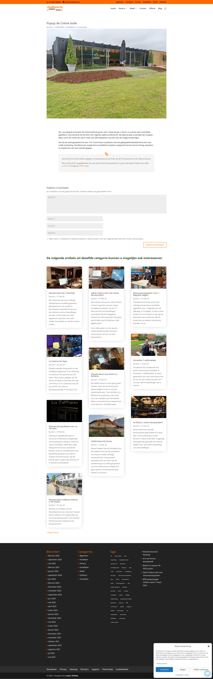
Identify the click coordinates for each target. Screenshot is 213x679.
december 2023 (54, 587)
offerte (82, 166)
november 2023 (54, 590)
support (129, 607)
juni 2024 (52, 579)
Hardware (129, 2)
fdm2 (117, 579)
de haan (113, 575)
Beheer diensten (162, 663)
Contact (143, 9)
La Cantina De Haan (58, 361)
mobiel (126, 591)
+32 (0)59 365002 (54, 2)
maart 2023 (53, 610)
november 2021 (54, 637)
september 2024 (55, 575)
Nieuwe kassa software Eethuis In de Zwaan (63, 500)
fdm (112, 579)
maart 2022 (53, 626)
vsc (127, 611)
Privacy (186, 675)
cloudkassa (128, 571)
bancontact (118, 556)
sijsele (122, 607)
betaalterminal (123, 560)
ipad (112, 583)
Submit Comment (155, 244)
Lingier (68, 675)
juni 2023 (52, 598)
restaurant (114, 607)
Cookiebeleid (179, 675)
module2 (113, 595)
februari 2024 (53, 583)
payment (113, 603)
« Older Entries (53, 532)
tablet (112, 611)
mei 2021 (52, 657)
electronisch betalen (124, 575)
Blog (160, 9)
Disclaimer (52, 669)
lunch (119, 591)
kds (129, 583)
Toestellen (84, 579)
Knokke (125, 587)
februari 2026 (53, 555)
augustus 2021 (54, 649)
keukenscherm (115, 587)
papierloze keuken (126, 599)
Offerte (152, 9)
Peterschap (107, 669)
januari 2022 (53, 630)
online (121, 595)
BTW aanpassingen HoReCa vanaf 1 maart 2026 (152, 582)
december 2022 (54, 618)
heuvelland (125, 579)
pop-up (121, 603)
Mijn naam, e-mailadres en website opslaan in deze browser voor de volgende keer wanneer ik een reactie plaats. (96, 239)
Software (163, 2)
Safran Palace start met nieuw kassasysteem (105, 294)
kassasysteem (120, 583)
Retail (155, 2)
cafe (112, 571)
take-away (120, 611)
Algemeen (120, 2)
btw (130, 568)
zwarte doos (114, 622)
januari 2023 (53, 614)
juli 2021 (51, 653)
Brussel (124, 568)
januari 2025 (53, 571)
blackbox (122, 564)
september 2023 (55, 594)
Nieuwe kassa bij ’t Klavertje (62, 293)
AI (111, 556)
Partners (84, 669)
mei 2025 (52, 563)
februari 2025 (53, 567)
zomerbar (122, 618)
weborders (114, 614)
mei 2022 (52, 622)
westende (123, 614)
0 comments (82, 27)
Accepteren (164, 669)
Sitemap (73, 669)
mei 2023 (52, 602)
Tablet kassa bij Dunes (101, 441)
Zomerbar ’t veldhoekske (144, 360)
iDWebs (75, 675)
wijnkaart (113, 618)
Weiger (182, 669)
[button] (208, 646)
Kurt (51, 27)
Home (113, 9)
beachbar (114, 560)
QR (127, 603)
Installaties (147, 2)
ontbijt (127, 595)
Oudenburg (114, 599)
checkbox (119, 571)
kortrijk (113, 591)
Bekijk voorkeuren (201, 669)
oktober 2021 (53, 641)
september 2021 (55, 645)
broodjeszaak (115, 568)
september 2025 (55, 559)
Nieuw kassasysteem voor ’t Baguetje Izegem (146, 294)
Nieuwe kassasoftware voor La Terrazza (63, 427)
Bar (125, 556)
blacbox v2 (114, 564)
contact (65, 166)
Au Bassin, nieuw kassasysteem (148, 422)
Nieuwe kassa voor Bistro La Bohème (104, 375)
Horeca (138, 2)
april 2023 (52, 606)
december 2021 (54, 633)
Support (95, 669)
